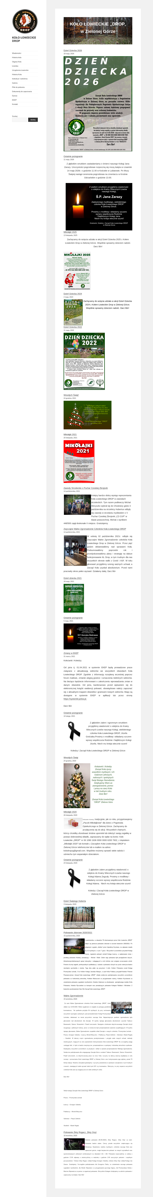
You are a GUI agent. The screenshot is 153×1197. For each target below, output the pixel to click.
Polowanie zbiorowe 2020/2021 (78, 932)
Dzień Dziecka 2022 (73, 327)
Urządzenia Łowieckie (20, 70)
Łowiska (15, 66)
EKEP (14, 100)
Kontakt (15, 104)
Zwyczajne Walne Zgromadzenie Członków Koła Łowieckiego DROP (95, 529)
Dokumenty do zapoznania (22, 91)
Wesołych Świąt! (71, 395)
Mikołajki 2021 (70, 434)
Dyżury (14, 96)
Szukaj (14, 116)
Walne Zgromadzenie (73, 996)
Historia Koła (17, 74)
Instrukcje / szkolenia (19, 79)
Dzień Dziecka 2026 (73, 50)
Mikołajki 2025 (70, 232)
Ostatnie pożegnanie (73, 156)
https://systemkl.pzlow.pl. (75, 699)
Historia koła (16, 57)
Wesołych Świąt (71, 757)
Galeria (14, 83)
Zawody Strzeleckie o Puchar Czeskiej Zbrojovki (86, 488)
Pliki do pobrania (18, 87)
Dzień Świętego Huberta (75, 901)
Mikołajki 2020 (70, 812)
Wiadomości (16, 53)
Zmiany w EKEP (71, 653)
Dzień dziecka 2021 (73, 578)
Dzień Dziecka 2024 (73, 294)
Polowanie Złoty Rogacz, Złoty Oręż (80, 1132)
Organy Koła (16, 62)
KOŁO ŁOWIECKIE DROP (24, 39)
